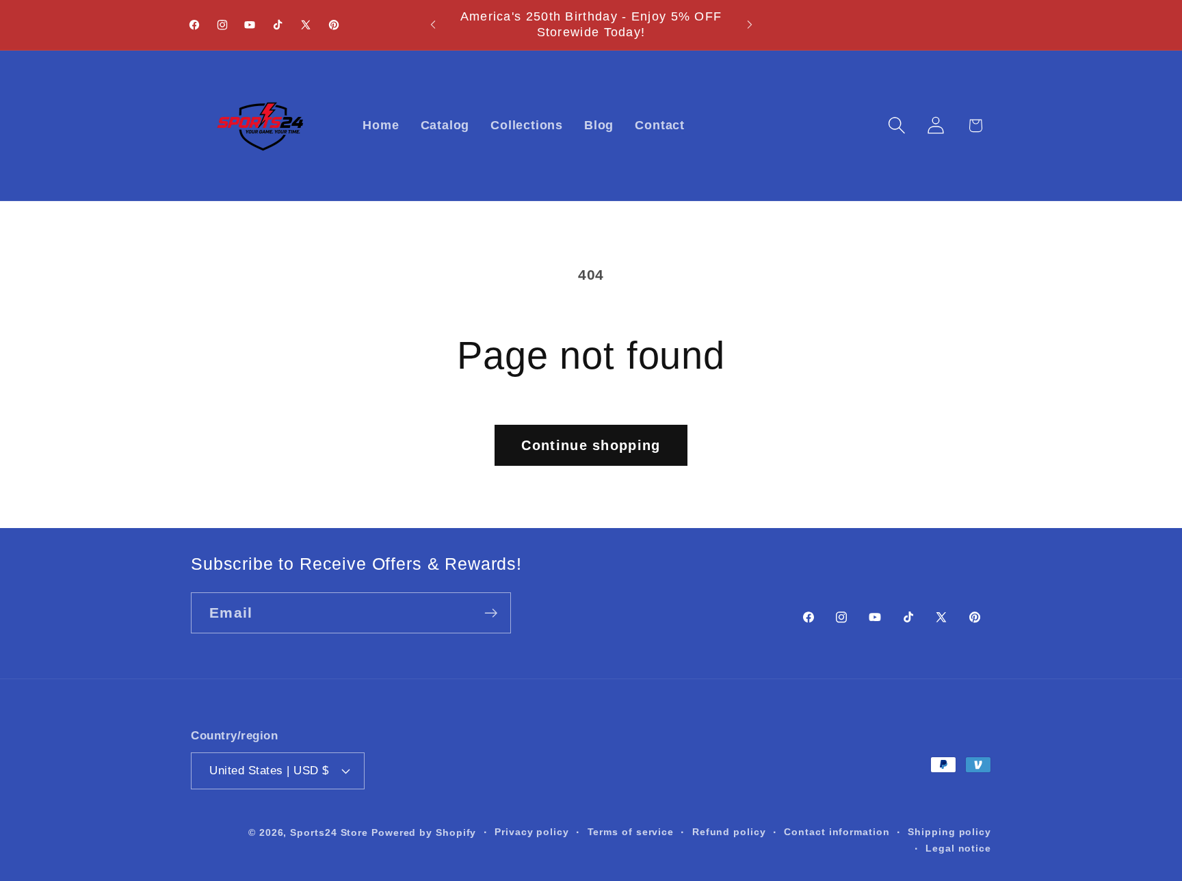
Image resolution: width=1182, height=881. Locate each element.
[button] (897, 125)
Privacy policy (532, 831)
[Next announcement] (750, 25)
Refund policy (729, 831)
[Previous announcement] (433, 25)
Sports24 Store (329, 831)
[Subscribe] (490, 613)
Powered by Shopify (423, 831)
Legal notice (958, 847)
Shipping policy (949, 831)
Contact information (836, 831)
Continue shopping (590, 445)
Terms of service (631, 831)
